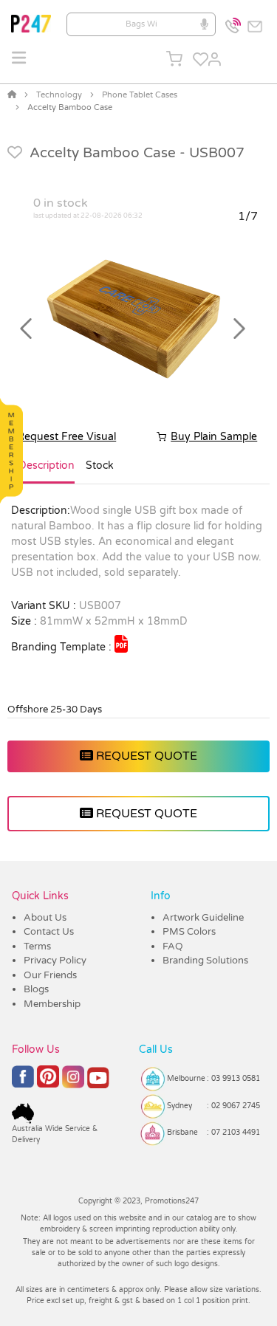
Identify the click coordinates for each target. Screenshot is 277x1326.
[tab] (46, 472)
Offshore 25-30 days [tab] (54, 709)
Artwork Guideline (203, 918)
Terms (37, 946)
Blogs (36, 989)
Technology (59, 95)
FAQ (173, 946)
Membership (52, 1004)
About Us (45, 918)
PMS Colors (189, 932)
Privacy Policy (55, 960)
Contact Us (49, 932)
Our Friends (50, 975)
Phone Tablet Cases (139, 95)
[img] (121, 644)
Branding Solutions (205, 960)
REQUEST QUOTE (145, 756)
